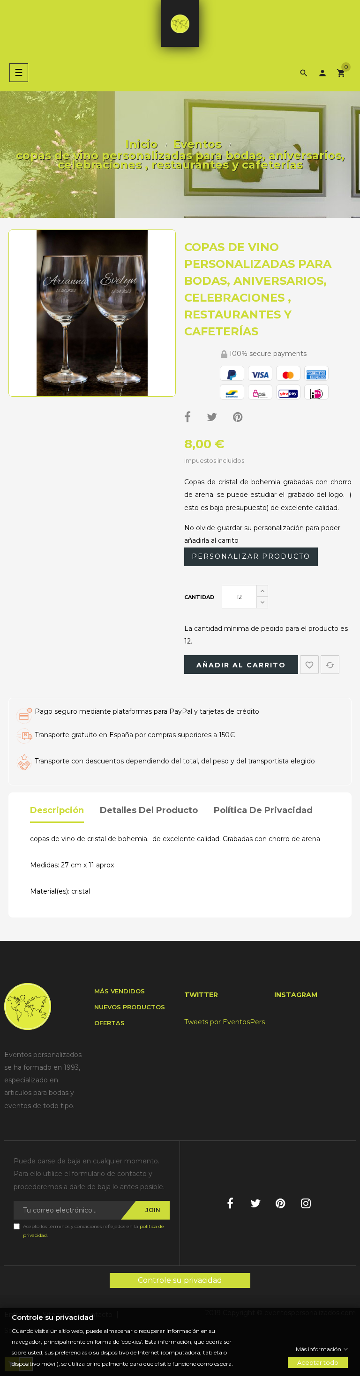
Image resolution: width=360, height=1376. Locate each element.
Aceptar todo (317, 1362)
